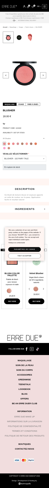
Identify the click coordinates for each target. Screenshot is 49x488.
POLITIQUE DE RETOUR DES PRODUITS (24, 436)
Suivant (43, 289)
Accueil (5, 27)
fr (38, 6)
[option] (8, 38)
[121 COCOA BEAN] (31, 143)
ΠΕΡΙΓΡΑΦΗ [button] (24, 189)
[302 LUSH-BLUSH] (12, 290)
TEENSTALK (24, 384)
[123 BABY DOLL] (4, 148)
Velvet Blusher (36, 273)
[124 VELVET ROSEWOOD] (8, 148)
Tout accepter (24, 256)
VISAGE (21, 104)
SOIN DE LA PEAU (25, 365)
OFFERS (24, 399)
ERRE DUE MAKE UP (24, 417)
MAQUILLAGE (10, 104)
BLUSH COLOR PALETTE (12, 274)
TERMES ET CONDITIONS (24, 431)
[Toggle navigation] (44, 6)
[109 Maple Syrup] (8, 143)
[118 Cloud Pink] (17, 143)
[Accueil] (9, 6)
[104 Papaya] (26, 143)
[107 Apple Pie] (13, 143)
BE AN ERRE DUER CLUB (24, 403)
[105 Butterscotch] (22, 143)
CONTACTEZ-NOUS (24, 449)
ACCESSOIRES (24, 375)
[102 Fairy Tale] (4, 143)
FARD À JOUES (32, 104)
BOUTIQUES (24, 444)
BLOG (24, 394)
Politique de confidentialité (17, 243)
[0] (33, 7)
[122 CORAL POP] (35, 143)
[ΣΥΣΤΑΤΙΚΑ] (24, 209)
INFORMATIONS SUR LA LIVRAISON (24, 421)
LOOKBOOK (24, 389)
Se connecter (23, 7)
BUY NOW (12, 301)
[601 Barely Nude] (36, 289)
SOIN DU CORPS (24, 370)
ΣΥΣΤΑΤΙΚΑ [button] (24, 209)
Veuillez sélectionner (15, 154)
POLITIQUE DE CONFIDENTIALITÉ (24, 426)
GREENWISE (24, 379)
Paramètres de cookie (24, 249)
